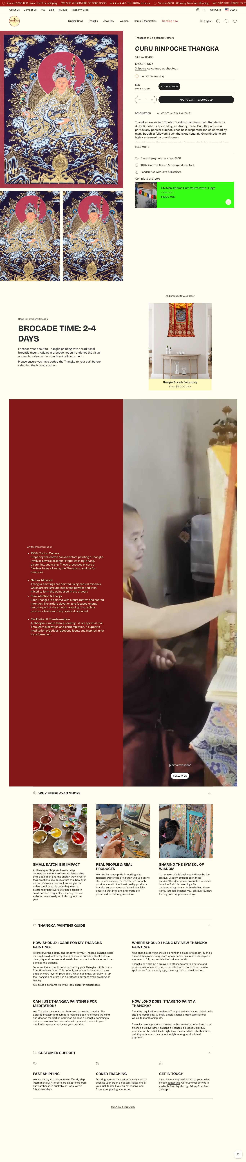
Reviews (62, 9)
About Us (14, 9)
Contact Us (30, 9)
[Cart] (235, 21)
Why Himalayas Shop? (59, 793)
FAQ (43, 9)
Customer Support (56, 1053)
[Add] (228, 202)
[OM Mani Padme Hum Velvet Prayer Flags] (146, 195)
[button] (75, 21)
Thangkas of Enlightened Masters (154, 37)
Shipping (141, 68)
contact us (173, 1082)
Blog (51, 9)
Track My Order (80, 9)
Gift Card (215, 9)
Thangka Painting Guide (61, 925)
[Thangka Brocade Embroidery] (180, 341)
